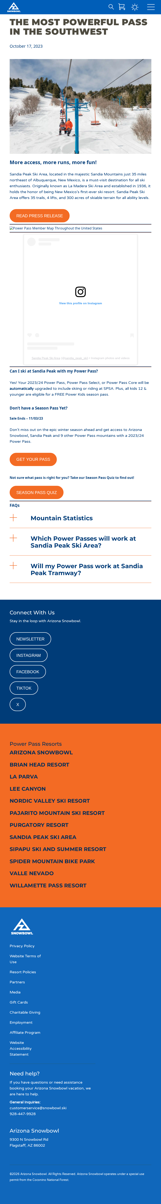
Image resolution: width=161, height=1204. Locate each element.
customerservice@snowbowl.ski (38, 1108)
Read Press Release (39, 215)
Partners (17, 982)
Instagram (28, 655)
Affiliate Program (25, 1032)
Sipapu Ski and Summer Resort (58, 849)
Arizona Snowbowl (41, 752)
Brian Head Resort (39, 764)
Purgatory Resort (39, 825)
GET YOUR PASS (33, 459)
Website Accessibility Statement (21, 1048)
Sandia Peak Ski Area (46, 358)
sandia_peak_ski (76, 358)
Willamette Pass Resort (48, 885)
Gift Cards (19, 1002)
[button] (80, 518)
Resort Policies (23, 972)
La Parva (24, 776)
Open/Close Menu (151, 8)
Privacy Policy (22, 946)
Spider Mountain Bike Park (52, 861)
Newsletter (30, 639)
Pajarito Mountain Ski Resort (57, 813)
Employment (21, 1022)
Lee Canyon (28, 789)
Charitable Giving (25, 1012)
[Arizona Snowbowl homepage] (13, 7)
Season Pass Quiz (36, 492)
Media (15, 992)
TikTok (23, 688)
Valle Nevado (32, 873)
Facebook (27, 671)
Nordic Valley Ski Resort (50, 801)
